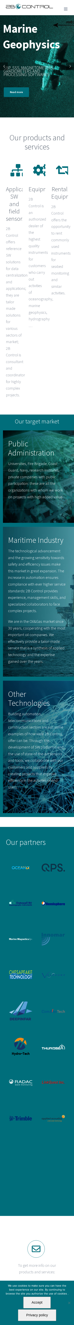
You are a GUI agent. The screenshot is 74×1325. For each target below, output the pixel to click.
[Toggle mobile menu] (66, 9)
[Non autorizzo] (69, 1303)
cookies (62, 1293)
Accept (37, 1302)
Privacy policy (37, 1315)
